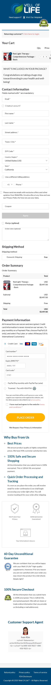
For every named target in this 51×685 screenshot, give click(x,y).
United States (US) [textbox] (13, 160)
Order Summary (9, 270)
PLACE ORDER (25, 417)
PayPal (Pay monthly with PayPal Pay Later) (25, 383)
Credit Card (13, 343)
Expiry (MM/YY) (12, 361)
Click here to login (31, 34)
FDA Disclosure (25, 676)
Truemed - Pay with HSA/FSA (20, 388)
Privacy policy (24, 672)
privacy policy (35, 400)
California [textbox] (9, 169)
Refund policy (9, 672)
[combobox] (25, 161)
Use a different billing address (17, 177)
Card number (11, 351)
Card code (10, 370)
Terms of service (40, 672)
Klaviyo (12, 223)
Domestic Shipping (14, 257)
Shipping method (9, 251)
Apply (25, 215)
